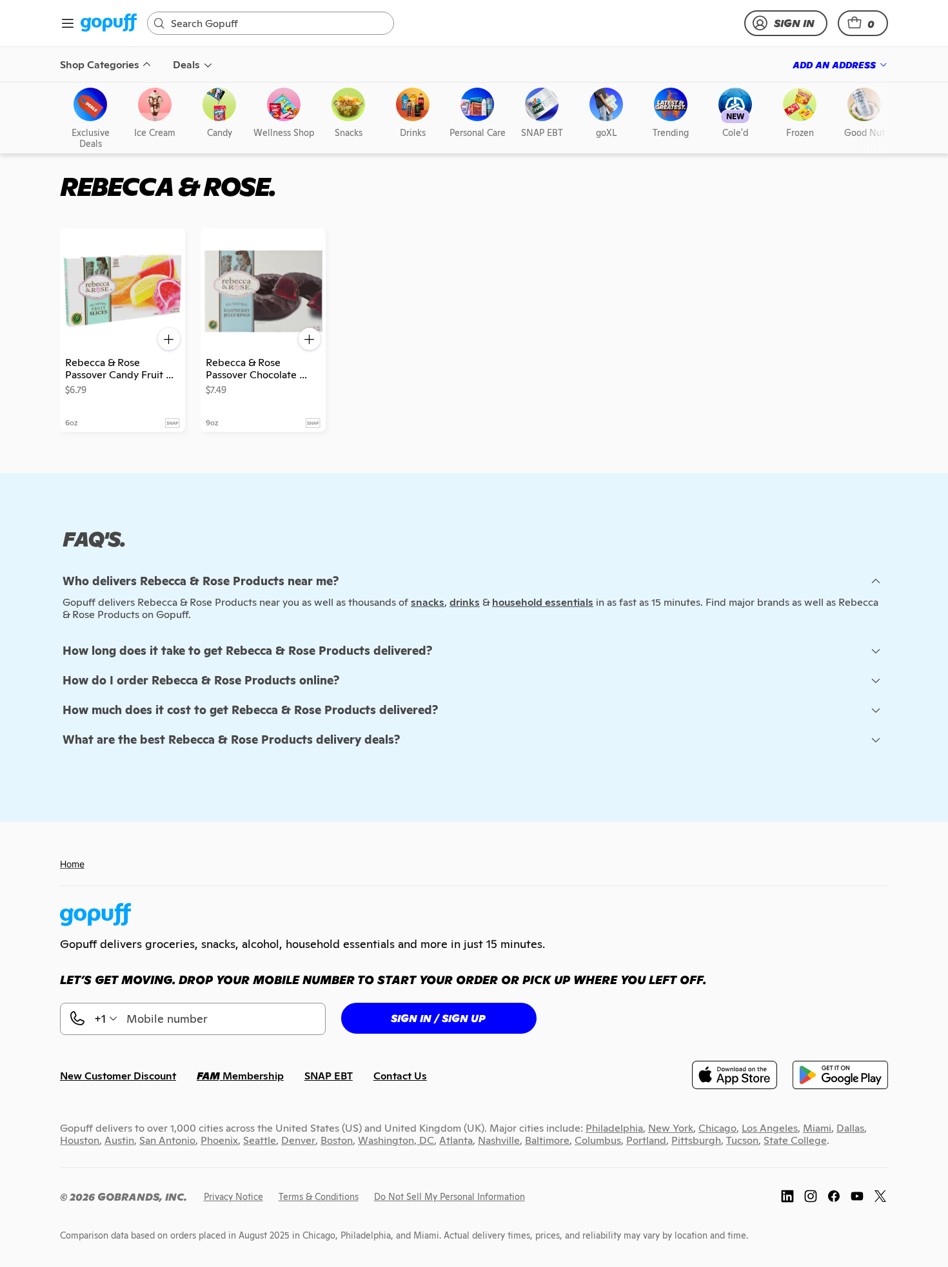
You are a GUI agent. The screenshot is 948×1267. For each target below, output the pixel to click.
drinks (464, 602)
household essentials (542, 602)
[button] (863, 23)
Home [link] (72, 863)
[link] (109, 24)
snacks (427, 602)
